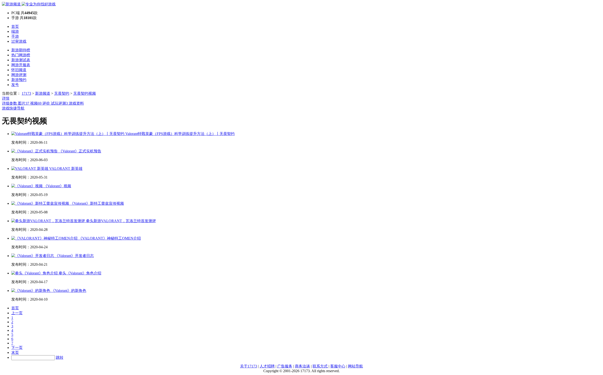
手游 (15, 36)
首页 (15, 26)
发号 (15, 85)
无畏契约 (61, 93)
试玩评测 (59, 103)
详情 (5, 98)
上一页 (17, 313)
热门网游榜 (20, 55)
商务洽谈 (302, 366)
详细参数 (10, 103)
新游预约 (18, 80)
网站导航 (355, 366)
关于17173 (248, 366)
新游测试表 (20, 60)
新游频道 (42, 93)
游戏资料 (76, 103)
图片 (23, 103)
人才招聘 (267, 366)
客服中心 (337, 366)
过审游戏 (18, 41)
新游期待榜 (20, 50)
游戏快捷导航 (13, 108)
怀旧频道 (18, 70)
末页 (15, 353)
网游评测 (18, 75)
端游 (15, 31)
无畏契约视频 (84, 93)
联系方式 (320, 366)
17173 (26, 93)
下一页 (17, 348)
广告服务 (284, 366)
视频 (35, 103)
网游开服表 (20, 65)
